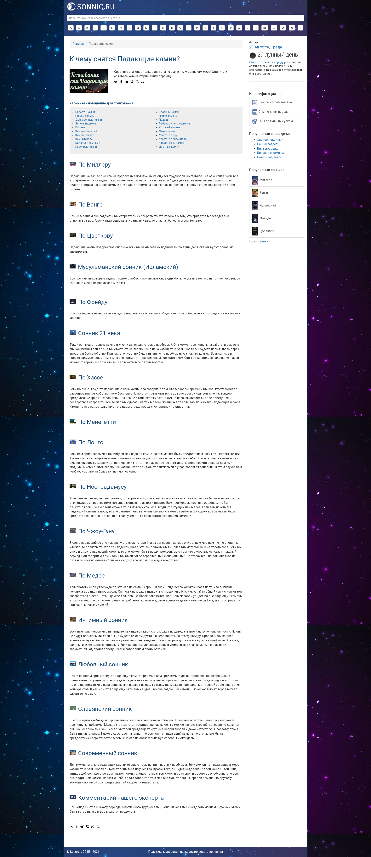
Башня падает (267, 144)
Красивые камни (86, 146)
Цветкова (267, 231)
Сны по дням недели (273, 111)
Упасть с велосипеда (173, 139)
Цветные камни (169, 146)
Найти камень (168, 115)
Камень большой (86, 131)
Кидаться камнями (87, 142)
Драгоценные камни (88, 119)
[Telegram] (126, 82)
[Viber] (132, 82)
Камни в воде (84, 139)
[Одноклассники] (121, 82)
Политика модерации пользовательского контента (185, 852)
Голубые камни (84, 115)
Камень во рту (84, 135)
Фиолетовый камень (172, 142)
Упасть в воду (168, 135)
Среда (276, 47)
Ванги (264, 192)
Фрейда (265, 218)
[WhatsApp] (137, 82)
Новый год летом (270, 157)
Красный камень (169, 111)
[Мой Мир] (142, 82)
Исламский (268, 205)
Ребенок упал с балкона (174, 123)
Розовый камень (169, 127)
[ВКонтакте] (115, 82)
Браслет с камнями (271, 153)
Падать (164, 119)
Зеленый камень (86, 123)
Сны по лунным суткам (276, 121)
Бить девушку (267, 148)
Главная (78, 44)
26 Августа (259, 47)
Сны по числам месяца (275, 102)
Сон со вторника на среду (266, 62)
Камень (80, 127)
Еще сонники (259, 241)
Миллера (266, 180)
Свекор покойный (270, 139)
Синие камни (167, 131)
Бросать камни (85, 111)
